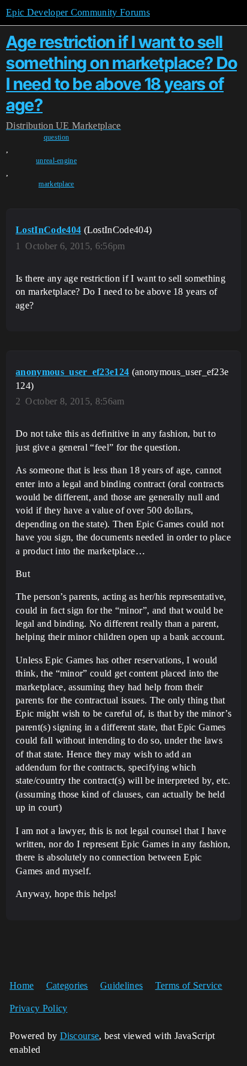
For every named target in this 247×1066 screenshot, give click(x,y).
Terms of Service (188, 985)
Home (22, 985)
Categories (67, 985)
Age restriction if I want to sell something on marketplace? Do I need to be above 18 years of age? (121, 73)
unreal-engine (56, 160)
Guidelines (121, 985)
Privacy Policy (38, 1008)
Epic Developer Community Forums (78, 12)
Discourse (80, 1036)
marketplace (56, 184)
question (57, 137)
